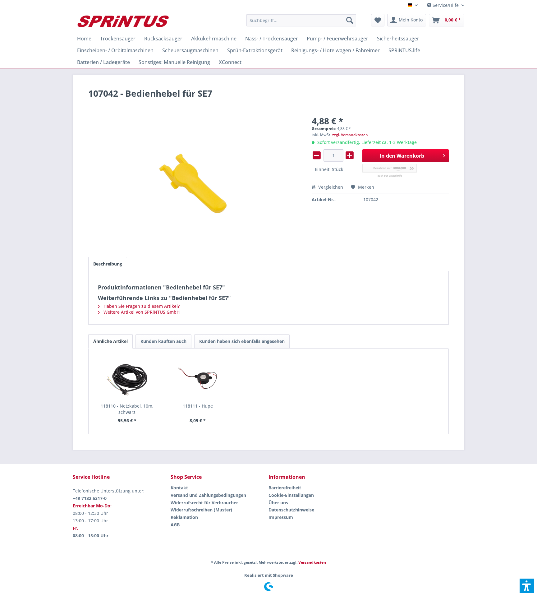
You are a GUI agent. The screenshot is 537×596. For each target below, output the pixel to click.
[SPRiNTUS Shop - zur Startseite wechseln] (123, 22)
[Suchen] (349, 20)
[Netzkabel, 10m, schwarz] (127, 378)
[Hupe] (198, 378)
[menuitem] (443, 5)
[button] (527, 586)
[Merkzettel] (377, 20)
